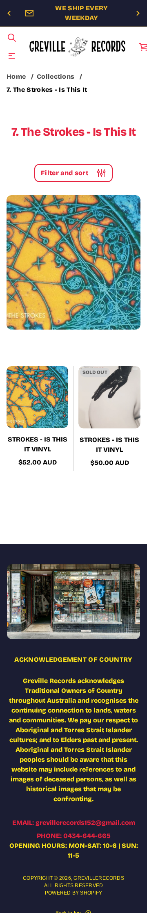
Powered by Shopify (73, 893)
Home (16, 76)
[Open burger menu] (12, 56)
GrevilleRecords (99, 878)
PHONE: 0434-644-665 (74, 836)
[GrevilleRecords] (77, 47)
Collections (56, 76)
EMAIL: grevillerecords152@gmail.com (73, 822)
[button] (12, 38)
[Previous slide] (9, 14)
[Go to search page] (12, 38)
